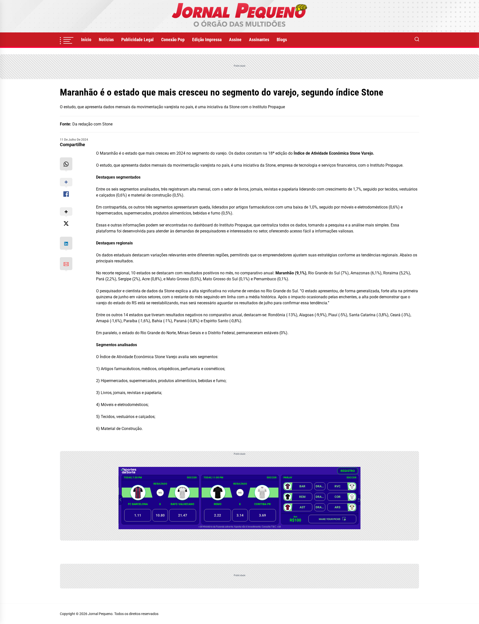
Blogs (282, 39)
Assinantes (259, 39)
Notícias (106, 39)
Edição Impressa (207, 39)
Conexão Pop (173, 39)
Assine (235, 39)
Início (86, 39)
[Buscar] (417, 40)
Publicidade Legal (137, 39)
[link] (239, 16)
